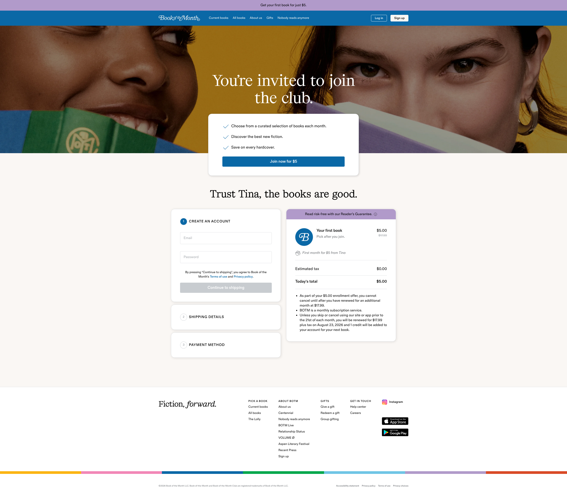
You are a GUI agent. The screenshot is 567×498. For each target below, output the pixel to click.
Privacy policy (243, 277)
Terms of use (218, 277)
